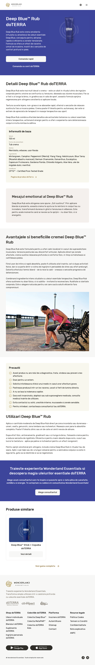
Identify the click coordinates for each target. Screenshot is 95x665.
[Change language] (80, 4)
